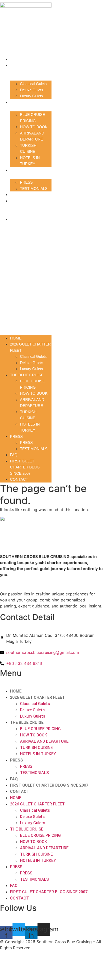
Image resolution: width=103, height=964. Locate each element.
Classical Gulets (33, 84)
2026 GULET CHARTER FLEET (37, 697)
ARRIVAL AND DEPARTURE (44, 741)
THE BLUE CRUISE (27, 102)
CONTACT (19, 219)
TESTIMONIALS (34, 188)
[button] (26, 275)
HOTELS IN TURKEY (38, 753)
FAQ (14, 194)
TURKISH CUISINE (36, 747)
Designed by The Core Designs (29, 957)
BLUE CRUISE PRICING (40, 728)
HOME (16, 59)
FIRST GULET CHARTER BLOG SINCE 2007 (25, 207)
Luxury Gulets (31, 96)
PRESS (16, 170)
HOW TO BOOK (34, 127)
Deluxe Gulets (31, 90)
